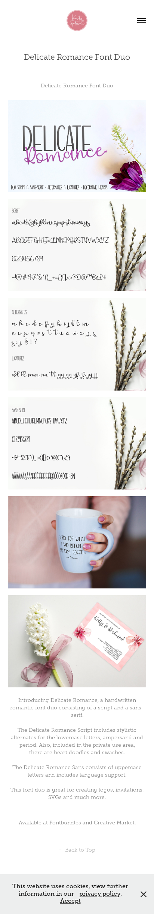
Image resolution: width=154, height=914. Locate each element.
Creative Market (114, 823)
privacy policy (99, 893)
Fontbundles (65, 823)
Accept (70, 901)
